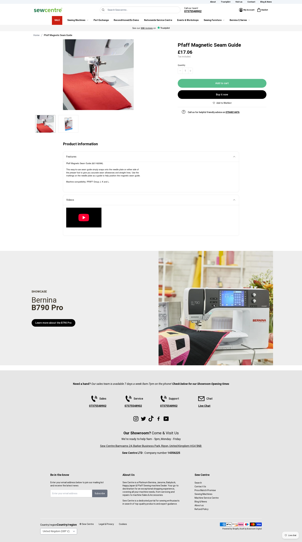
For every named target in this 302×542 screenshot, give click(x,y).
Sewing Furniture (212, 20)
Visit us (238, 2)
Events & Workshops (188, 20)
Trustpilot (225, 2)
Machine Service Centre (207, 498)
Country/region (67, 524)
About (213, 2)
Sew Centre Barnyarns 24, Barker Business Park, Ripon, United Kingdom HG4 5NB (151, 446)
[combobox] (140, 10)
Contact (251, 2)
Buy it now (222, 94)
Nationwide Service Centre (158, 20)
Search (198, 482)
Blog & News (266, 2)
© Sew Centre (87, 524)
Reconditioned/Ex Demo (126, 20)
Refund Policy (201, 509)
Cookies (123, 524)
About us (199, 505)
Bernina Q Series (238, 20)
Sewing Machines (76, 20)
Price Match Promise (205, 490)
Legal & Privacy (106, 524)
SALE (57, 20)
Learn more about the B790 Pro (53, 322)
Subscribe (100, 493)
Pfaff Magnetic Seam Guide (58, 35)
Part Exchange (101, 20)
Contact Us (200, 486)
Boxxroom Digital (254, 529)
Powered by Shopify (230, 529)
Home (36, 35)
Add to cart (222, 83)
